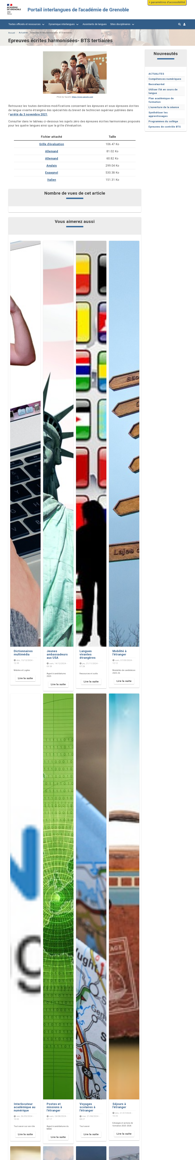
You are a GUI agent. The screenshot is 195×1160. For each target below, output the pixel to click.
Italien (51, 179)
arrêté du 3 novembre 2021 (28, 114)
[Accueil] (14, 15)
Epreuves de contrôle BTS (165, 126)
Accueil (11, 33)
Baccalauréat (157, 84)
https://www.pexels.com (82, 97)
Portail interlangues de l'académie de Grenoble (78, 10)
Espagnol (51, 172)
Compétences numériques (165, 79)
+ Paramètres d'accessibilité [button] (167, 2)
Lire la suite (25, 678)
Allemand (51, 151)
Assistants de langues (95, 24)
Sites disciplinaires (120, 24)
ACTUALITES (156, 73)
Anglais (51, 165)
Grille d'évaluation (51, 144)
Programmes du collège (163, 121)
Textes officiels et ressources (24, 24)
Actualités (23, 33)
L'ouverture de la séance (164, 107)
